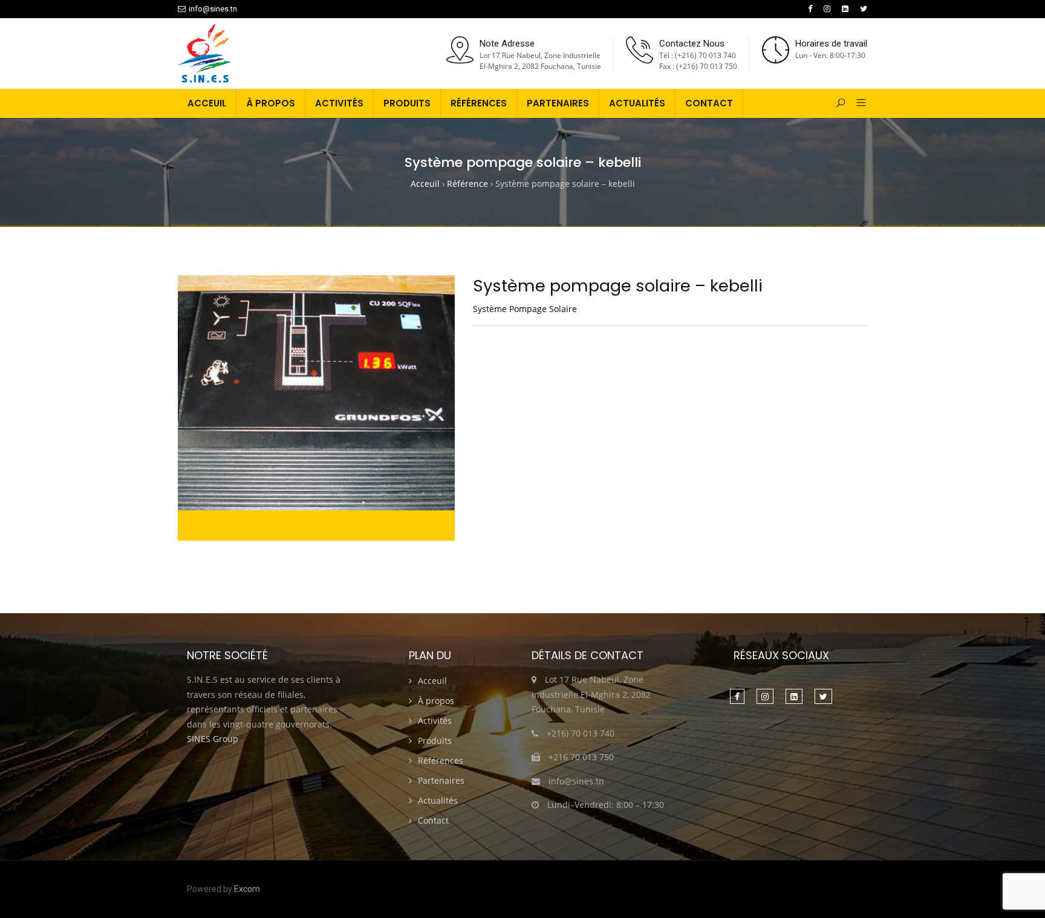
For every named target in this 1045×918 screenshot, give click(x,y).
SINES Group (212, 738)
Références (479, 103)
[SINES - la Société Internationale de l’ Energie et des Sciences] (204, 54)
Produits (407, 103)
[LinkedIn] (845, 8)
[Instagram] (827, 8)
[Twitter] (863, 8)
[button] (856, 103)
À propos (270, 103)
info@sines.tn (213, 8)
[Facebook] (810, 8)
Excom (247, 889)
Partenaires (558, 103)
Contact (709, 103)
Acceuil (206, 103)
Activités (339, 103)
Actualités (637, 103)
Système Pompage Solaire (525, 308)
